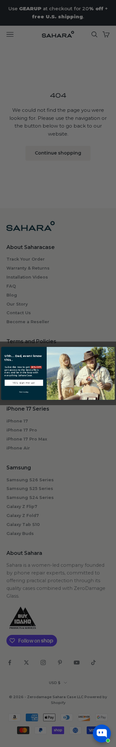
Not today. (24, 392)
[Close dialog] (112, 350)
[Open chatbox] (102, 734)
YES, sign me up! (24, 382)
